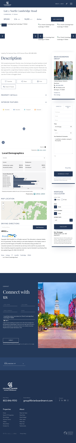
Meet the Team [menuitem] (23, 413)
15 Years (65, 199)
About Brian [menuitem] (6, 424)
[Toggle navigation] (71, 3)
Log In (62, 3)
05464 (29, 255)
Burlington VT (10, 363)
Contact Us (57, 92)
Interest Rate (57, 217)
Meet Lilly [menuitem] (22, 421)
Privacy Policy (68, 167)
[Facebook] (59, 400)
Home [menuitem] (4, 413)
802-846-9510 (59, 85)
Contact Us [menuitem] (6, 426)
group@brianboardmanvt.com (38, 400)
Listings (8, 255)
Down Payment (58, 210)
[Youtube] (65, 400)
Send (11, 340)
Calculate (63, 226)
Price (55, 204)
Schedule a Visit (68, 107)
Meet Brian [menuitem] (22, 415)
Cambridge (23, 255)
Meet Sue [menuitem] (22, 424)
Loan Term (57, 197)
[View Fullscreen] (3, 209)
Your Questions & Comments (61, 136)
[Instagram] (68, 400)
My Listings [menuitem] (6, 417)
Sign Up (57, 3)
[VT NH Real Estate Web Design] (68, 433)
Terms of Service (62, 180)
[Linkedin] (62, 400)
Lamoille (16, 255)
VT (12, 255)
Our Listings (57, 95)
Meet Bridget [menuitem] (23, 417)
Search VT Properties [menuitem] (8, 415)
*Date (55, 124)
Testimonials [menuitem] (23, 426)
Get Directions (40, 227)
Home (2, 255)
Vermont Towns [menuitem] (7, 419)
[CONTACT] (57, 19)
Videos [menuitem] (4, 421)
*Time (55, 130)
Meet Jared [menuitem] (22, 419)
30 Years (58, 199)
